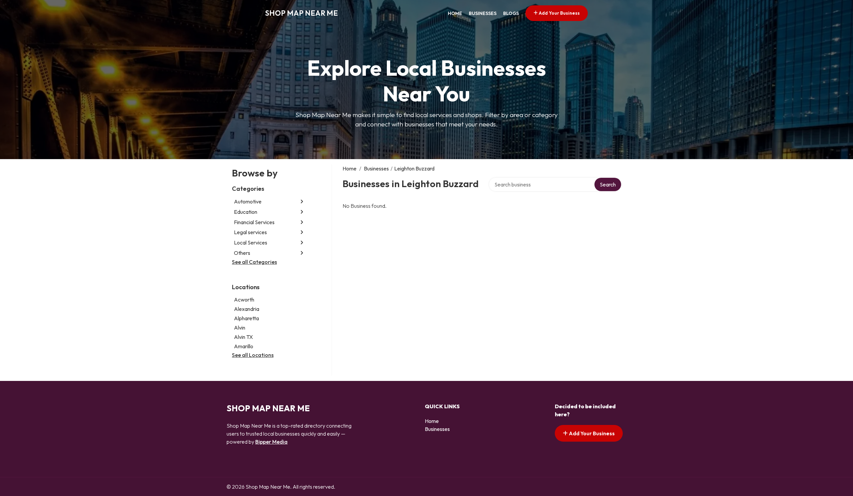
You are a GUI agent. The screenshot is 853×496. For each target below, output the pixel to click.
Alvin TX (243, 337)
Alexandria (246, 309)
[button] (302, 201)
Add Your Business (559, 13)
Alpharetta (246, 318)
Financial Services (254, 222)
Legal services (250, 232)
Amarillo (243, 346)
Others (242, 253)
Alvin (239, 327)
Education (245, 211)
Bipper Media (271, 441)
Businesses (482, 13)
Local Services (250, 242)
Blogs (511, 13)
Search (608, 184)
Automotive (248, 201)
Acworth (244, 299)
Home (455, 13)
